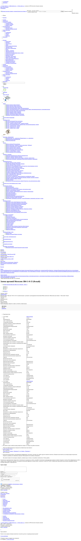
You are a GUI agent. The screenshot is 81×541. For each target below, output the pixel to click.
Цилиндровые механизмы (11, 46)
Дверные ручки (9, 47)
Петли (7, 49)
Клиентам (3, 495)
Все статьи (3, 261)
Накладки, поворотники (11, 48)
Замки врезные (29, 316)
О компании (8, 32)
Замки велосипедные (52, 276)
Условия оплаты (9, 23)
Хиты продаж (9, 43)
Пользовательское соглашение (9, 512)
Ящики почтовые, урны (11, 57)
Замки (7, 44)
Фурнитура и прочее (10, 54)
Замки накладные (11, 276)
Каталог (5, 17)
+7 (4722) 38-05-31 (4, 6)
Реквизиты (5, 502)
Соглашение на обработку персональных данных (13, 513)
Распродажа (8, 41)
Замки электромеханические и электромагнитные (37, 276)
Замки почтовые (60, 276)
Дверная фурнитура (10, 51)
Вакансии (8, 35)
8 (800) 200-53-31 (12, 6)
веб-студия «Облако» (5, 493)
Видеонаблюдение (10, 59)
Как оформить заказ (7, 508)
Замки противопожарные (20, 276)
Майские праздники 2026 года (7, 256)
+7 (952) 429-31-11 (21, 6)
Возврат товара (9, 25)
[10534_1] (5, 291)
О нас (4, 31)
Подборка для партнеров (11, 63)
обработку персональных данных (15, 484)
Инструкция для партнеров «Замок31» (9, 263)
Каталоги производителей (11, 28)
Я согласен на (12, 484)
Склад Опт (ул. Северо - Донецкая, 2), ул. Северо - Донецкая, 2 (16, 451)
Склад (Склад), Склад (7, 448)
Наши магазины (6, 30)
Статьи (7, 34)
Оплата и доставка (7, 22)
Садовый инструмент (10, 62)
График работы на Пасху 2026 (7, 258)
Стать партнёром (4, 536)
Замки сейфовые (67, 276)
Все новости (3, 252)
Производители (6, 26)
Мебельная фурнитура (10, 60)
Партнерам (5, 20)
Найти (5, 84)
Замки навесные (4, 276)
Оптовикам (3, 8)
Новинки (8, 42)
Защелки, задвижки (10, 50)
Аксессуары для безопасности (12, 58)
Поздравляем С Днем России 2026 (8, 254)
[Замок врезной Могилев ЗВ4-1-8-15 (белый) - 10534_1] (15, 284)
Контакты (5, 36)
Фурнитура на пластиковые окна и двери (14, 52)
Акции (4, 19)
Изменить (4, 308)
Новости (7, 33)
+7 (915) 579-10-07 (10, 539)
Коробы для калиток (10, 277)
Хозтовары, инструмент (11, 56)
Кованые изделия (9, 55)
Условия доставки (9, 24)
